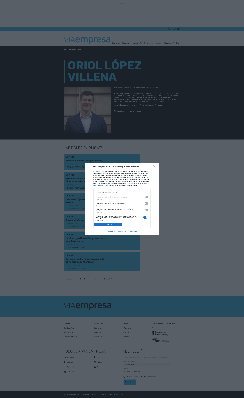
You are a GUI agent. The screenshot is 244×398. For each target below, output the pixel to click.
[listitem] (122, 193)
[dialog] (122, 199)
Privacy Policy (133, 231)
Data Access (122, 231)
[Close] (155, 167)
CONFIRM (108, 224)
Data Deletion (111, 231)
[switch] (145, 197)
